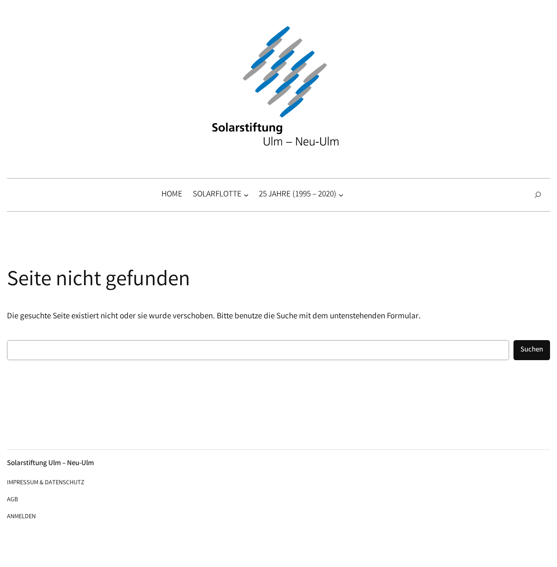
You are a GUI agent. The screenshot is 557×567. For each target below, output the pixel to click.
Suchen (531, 349)
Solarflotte (217, 195)
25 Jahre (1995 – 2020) (297, 195)
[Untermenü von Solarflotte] (246, 194)
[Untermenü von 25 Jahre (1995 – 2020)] (341, 194)
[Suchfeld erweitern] (538, 195)
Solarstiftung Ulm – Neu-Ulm (50, 463)
